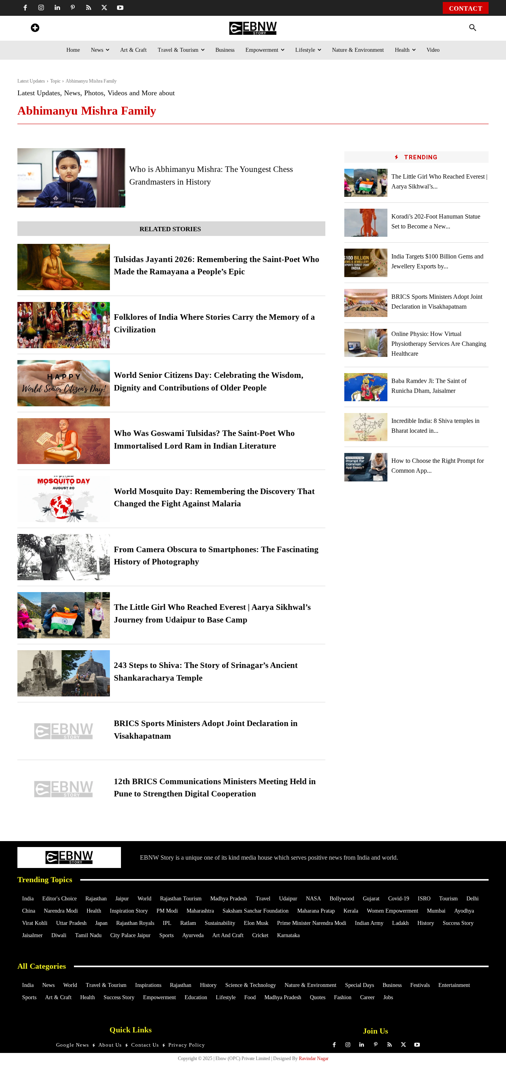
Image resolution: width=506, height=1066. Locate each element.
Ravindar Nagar (314, 1058)
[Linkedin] (57, 8)
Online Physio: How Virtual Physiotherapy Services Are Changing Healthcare (438, 343)
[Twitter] (104, 8)
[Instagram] (41, 8)
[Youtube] (120, 8)
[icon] (35, 29)
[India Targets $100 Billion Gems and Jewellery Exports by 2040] (366, 263)
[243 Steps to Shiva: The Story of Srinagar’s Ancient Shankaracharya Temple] (63, 673)
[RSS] (88, 8)
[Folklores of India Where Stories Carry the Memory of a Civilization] (63, 325)
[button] (472, 28)
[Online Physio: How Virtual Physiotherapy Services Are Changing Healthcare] (366, 343)
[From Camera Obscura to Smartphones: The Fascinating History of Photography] (63, 557)
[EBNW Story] (253, 28)
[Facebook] (25, 8)
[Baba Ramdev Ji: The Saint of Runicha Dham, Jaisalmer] (366, 387)
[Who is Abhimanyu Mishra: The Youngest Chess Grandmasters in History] (71, 178)
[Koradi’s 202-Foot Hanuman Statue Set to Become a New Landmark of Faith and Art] (366, 223)
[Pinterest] (73, 8)
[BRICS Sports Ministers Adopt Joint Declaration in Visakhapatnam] (63, 731)
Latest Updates (31, 81)
